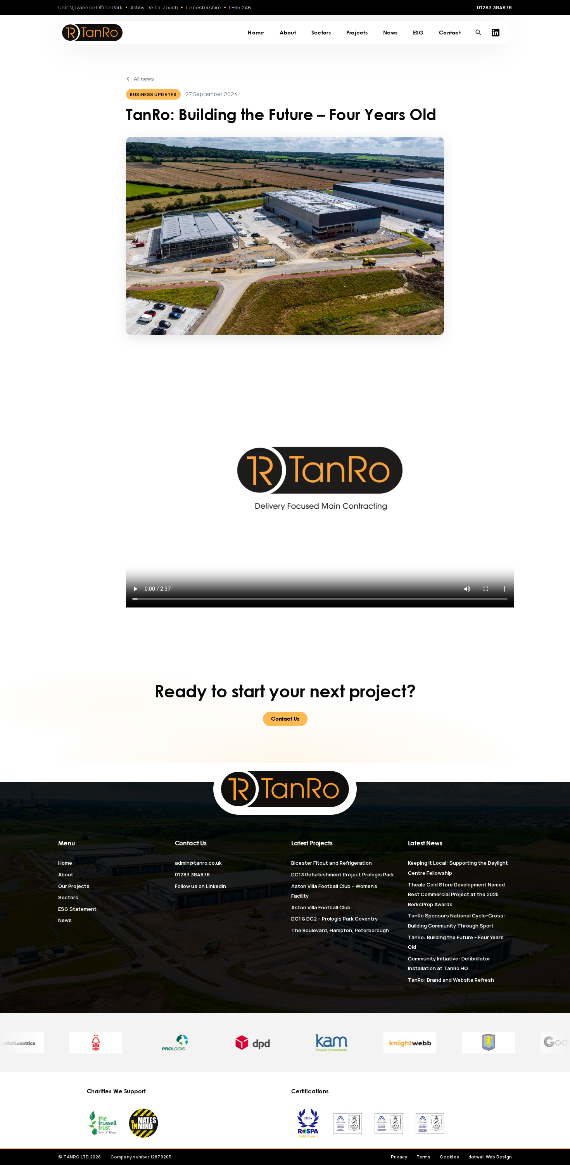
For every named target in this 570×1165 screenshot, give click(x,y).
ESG (418, 32)
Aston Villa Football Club (321, 907)
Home (256, 32)
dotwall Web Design (490, 1157)
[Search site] (478, 33)
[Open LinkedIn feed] (496, 33)
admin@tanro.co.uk (198, 862)
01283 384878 (494, 7)
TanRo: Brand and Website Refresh (451, 979)
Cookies (449, 1157)
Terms (423, 1157)
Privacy (399, 1157)
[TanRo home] (92, 32)
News (390, 32)
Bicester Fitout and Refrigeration (331, 862)
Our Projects (74, 886)
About (287, 32)
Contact (450, 32)
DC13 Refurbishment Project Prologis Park (342, 874)
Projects (357, 32)
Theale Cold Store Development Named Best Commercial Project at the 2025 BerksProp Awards (456, 894)
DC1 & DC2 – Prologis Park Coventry (334, 918)
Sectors (321, 32)
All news (144, 78)
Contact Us (285, 718)
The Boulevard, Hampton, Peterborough (340, 930)
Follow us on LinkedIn (200, 886)
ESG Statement (77, 908)
